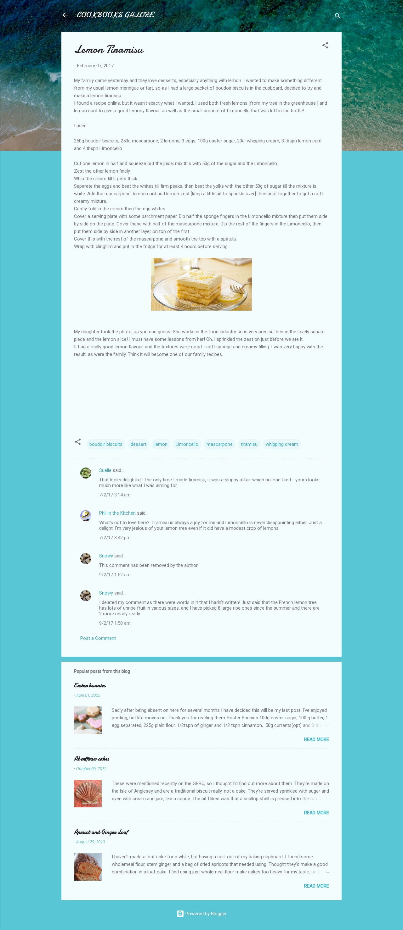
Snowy (106, 556)
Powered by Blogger (205, 913)
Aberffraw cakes (91, 759)
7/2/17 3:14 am (115, 495)
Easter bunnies (89, 685)
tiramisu (249, 444)
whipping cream (282, 444)
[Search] (338, 17)
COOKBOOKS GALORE (115, 15)
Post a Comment (98, 638)
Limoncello (187, 444)
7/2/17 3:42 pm (115, 537)
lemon (161, 444)
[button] (325, 46)
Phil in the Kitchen (117, 513)
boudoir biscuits (105, 444)
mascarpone (220, 444)
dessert (138, 444)
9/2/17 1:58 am (115, 623)
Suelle (105, 470)
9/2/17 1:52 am (115, 575)
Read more (316, 739)
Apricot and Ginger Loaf (101, 832)
